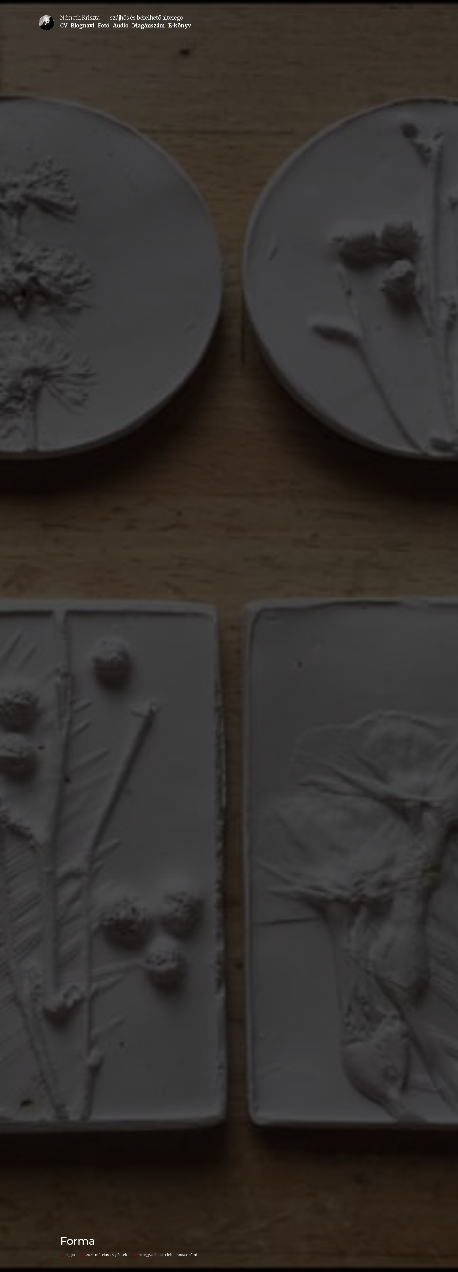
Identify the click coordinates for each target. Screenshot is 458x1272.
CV (63, 25)
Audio (120, 25)
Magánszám (148, 25)
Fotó (103, 25)
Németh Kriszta (80, 17)
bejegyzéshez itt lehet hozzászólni (167, 1255)
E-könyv (179, 25)
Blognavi (82, 25)
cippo (70, 1255)
